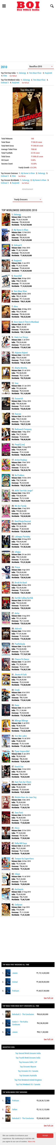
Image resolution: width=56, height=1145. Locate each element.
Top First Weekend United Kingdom (28, 1079)
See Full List (13, 76)
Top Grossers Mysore (28, 1066)
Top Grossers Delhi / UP (28, 1062)
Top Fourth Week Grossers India (28, 1057)
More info (31, 1142)
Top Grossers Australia (28, 1075)
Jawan (15, 973)
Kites (5, 75)
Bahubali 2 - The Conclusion (23, 1014)
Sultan (14, 1109)
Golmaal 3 (5, 82)
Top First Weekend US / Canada (28, 1084)
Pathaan (15, 990)
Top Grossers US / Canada (28, 1071)
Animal (15, 981)
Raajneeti (48, 73)
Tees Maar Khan (35, 73)
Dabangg (22, 73)
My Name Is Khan (28, 173)
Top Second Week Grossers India (28, 1053)
